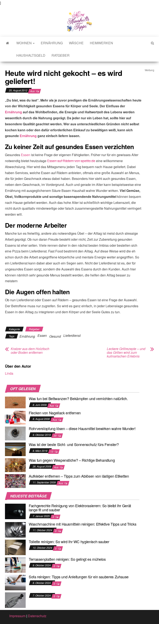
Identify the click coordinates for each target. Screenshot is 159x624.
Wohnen (24, 43)
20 (55, 435)
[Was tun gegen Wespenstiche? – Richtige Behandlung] (15, 464)
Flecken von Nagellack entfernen (55, 412)
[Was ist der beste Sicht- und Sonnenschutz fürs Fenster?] (15, 448)
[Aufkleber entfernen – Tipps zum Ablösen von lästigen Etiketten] (15, 480)
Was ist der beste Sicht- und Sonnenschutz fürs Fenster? (74, 444)
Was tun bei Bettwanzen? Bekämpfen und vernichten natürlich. (78, 398)
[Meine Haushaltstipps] (7, 43)
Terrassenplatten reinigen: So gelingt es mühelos (67, 559)
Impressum (17, 615)
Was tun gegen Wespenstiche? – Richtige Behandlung (72, 460)
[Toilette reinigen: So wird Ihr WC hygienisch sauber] (15, 546)
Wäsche (76, 43)
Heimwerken (101, 43)
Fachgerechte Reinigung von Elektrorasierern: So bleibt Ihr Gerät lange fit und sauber (80, 507)
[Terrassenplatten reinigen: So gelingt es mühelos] (15, 564)
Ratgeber (61, 55)
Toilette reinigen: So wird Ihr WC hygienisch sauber (69, 541)
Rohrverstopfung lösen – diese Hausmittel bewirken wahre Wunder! (82, 428)
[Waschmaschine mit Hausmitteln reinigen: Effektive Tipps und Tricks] (15, 529)
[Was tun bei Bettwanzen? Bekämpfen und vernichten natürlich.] (15, 402)
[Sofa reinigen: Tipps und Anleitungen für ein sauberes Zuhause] (15, 582)
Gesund (55, 336)
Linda (9, 373)
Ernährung (52, 43)
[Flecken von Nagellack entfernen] (15, 417)
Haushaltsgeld (30, 55)
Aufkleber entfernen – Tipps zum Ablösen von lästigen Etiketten (79, 476)
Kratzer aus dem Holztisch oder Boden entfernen (30, 350)
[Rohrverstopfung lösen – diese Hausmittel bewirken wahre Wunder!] (15, 433)
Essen (25, 154)
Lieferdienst (72, 335)
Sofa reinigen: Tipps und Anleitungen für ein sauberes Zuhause (79, 576)
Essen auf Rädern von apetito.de (71, 160)
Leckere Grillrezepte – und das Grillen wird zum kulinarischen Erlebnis (126, 352)
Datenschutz (37, 615)
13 (52, 451)
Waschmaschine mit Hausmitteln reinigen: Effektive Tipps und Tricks (82, 524)
